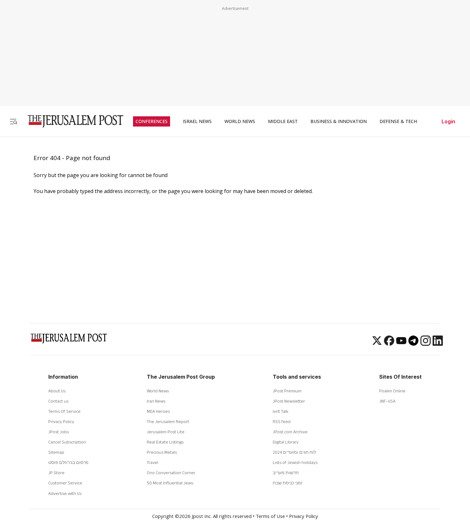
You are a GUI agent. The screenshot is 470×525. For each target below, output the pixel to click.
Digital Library (286, 441)
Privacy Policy (61, 421)
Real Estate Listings (165, 441)
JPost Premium (287, 390)
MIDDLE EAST (283, 121)
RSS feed (282, 421)
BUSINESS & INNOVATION (338, 121)
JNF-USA (387, 401)
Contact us (58, 401)
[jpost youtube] (401, 343)
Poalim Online (392, 390)
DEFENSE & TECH (398, 121)
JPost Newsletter (289, 401)
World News (158, 390)
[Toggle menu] (13, 121)
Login (448, 121)
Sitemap (56, 452)
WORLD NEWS (239, 121)
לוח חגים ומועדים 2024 (294, 452)
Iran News (156, 401)
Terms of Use (270, 517)
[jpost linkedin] (438, 343)
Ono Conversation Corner (171, 472)
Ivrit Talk (280, 411)
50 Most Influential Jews (170, 482)
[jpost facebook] (389, 343)
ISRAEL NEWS (197, 121)
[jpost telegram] (413, 343)
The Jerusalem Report (168, 421)
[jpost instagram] (425, 343)
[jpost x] (377, 343)
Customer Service (65, 482)
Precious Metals (162, 452)
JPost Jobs (58, 431)
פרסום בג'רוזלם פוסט (68, 462)
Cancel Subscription (67, 441)
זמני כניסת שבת (287, 482)
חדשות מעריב (286, 472)
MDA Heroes (158, 411)
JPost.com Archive (290, 431)
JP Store (56, 472)
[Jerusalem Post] (71, 121)
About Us (57, 390)
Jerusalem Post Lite (165, 431)
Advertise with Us (65, 493)
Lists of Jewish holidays (295, 462)
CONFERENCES (152, 121)
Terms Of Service (64, 411)
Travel (152, 462)
